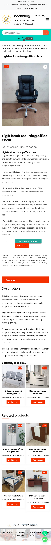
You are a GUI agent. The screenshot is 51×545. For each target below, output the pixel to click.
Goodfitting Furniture (28, 16)
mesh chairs (17, 263)
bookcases (22, 258)
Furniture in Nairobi (35, 260)
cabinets (32, 258)
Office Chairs (35, 255)
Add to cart (22, 245)
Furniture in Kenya (16, 260)
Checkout (32, 525)
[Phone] (45, 533)
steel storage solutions (34, 263)
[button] (45, 67)
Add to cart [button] (13, 402)
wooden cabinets (10, 265)
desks (4, 260)
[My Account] (19, 38)
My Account (20, 525)
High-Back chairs (20, 255)
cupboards (41, 258)
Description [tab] (10, 280)
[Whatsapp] (45, 539)
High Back (6, 263)
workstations (25, 265)
